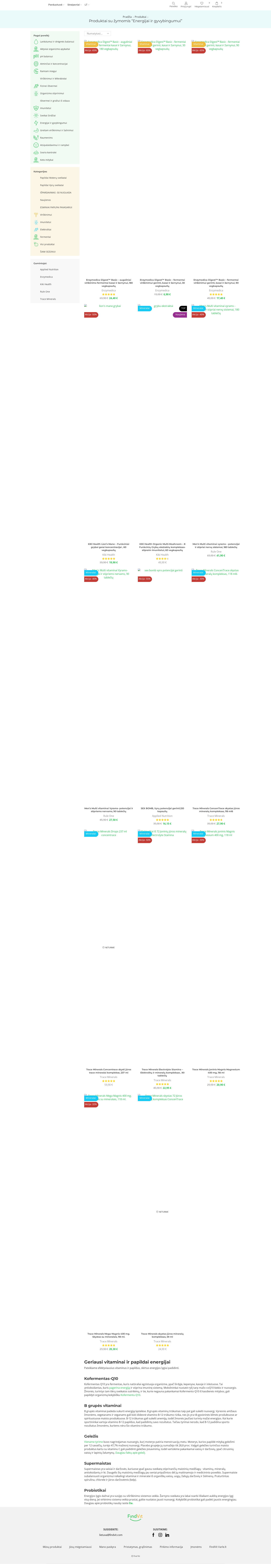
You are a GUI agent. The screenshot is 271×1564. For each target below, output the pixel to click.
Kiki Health (108, 554)
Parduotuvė (55, 4)
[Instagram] (160, 1535)
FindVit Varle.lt (217, 1547)
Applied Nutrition (162, 816)
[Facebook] (153, 1535)
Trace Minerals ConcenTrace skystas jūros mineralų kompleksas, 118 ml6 (216, 810)
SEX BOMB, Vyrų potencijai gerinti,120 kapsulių (162, 810)
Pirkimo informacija (171, 1547)
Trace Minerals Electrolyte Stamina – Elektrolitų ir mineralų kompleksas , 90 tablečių (162, 1072)
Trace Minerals (216, 816)
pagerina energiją (119, 1387)
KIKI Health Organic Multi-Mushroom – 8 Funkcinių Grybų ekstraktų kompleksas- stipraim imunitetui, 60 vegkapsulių (162, 547)
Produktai (140, 17)
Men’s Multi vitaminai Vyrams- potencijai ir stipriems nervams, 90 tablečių (108, 810)
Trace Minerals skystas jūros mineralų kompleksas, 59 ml (162, 1335)
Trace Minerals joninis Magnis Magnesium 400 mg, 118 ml (216, 1071)
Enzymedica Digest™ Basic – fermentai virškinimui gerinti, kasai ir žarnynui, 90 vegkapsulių (216, 282)
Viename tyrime (93, 1442)
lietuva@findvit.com (110, 1535)
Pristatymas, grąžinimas (138, 1547)
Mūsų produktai (52, 1547)
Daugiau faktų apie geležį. (130, 1452)
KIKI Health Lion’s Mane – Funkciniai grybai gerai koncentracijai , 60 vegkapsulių (108, 547)
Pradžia (127, 17)
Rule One (216, 551)
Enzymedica (109, 290)
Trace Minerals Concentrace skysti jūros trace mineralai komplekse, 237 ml (108, 1071)
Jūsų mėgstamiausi (80, 1547)
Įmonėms (196, 1547)
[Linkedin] (167, 1535)
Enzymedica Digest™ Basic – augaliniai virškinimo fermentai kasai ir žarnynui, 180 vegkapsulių (109, 282)
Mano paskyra (107, 1547)
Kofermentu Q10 (130, 1395)
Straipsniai (73, 4)
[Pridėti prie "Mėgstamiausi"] (101, 159)
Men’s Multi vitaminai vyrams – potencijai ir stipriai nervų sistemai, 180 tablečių (216, 546)
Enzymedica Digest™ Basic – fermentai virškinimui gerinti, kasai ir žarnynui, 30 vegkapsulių (162, 282)
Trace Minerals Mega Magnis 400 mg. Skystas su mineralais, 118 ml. (109, 1335)
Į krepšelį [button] (108, 159)
